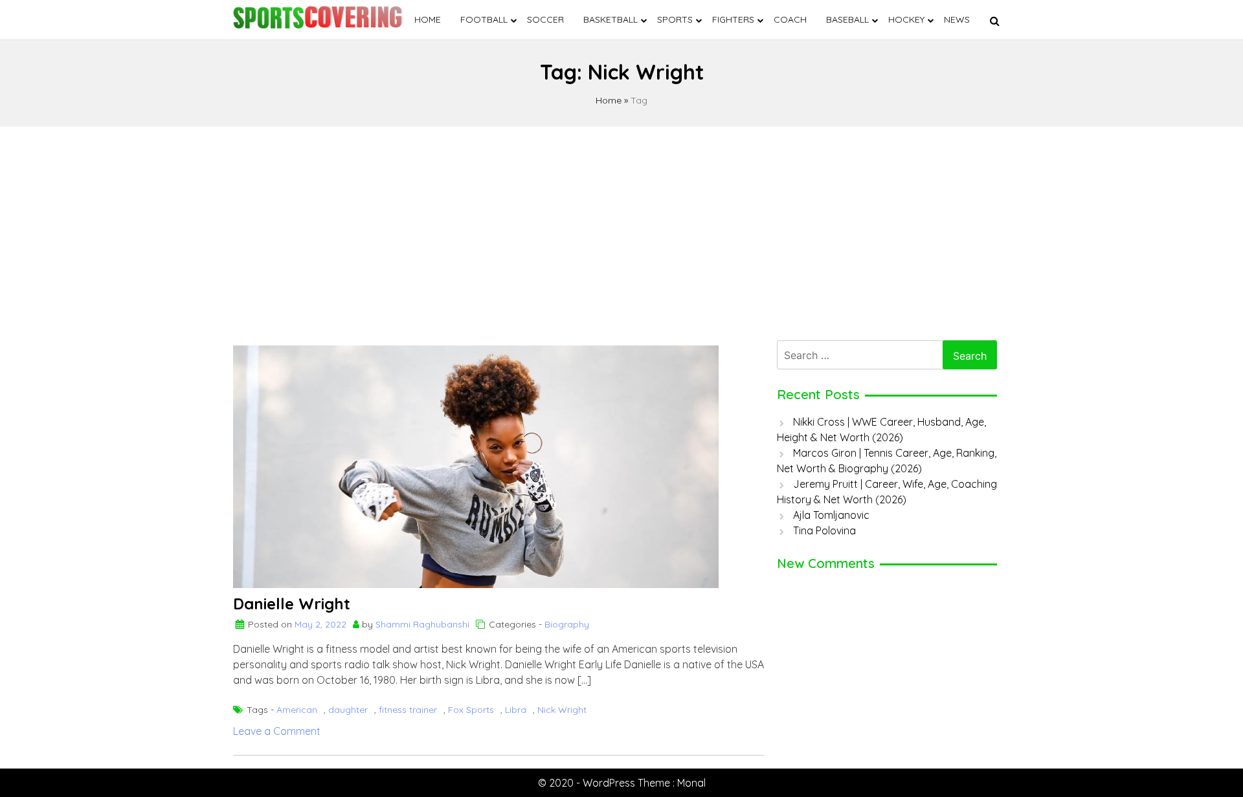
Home (427, 19)
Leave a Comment (276, 731)
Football (484, 19)
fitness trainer (408, 709)
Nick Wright (562, 709)
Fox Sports (471, 709)
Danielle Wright (291, 603)
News (957, 19)
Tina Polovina (824, 530)
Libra (515, 709)
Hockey (906, 19)
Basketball (610, 19)
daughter (348, 709)
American (296, 709)
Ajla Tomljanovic (831, 514)
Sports (675, 19)
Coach (790, 19)
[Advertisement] (621, 230)
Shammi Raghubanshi (422, 624)
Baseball (847, 19)
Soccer (545, 19)
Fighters (733, 19)
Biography (566, 624)
